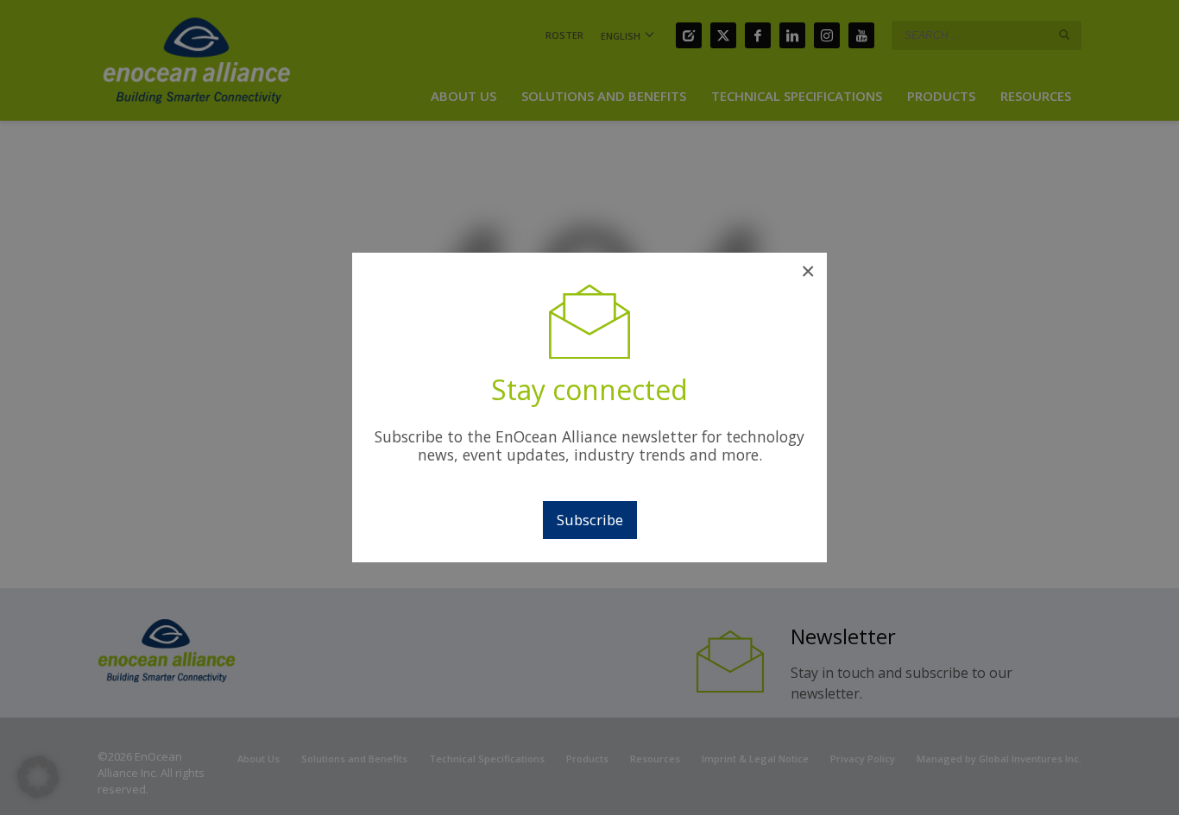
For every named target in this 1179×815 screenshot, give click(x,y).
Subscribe (590, 520)
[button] (38, 777)
